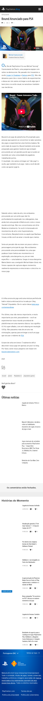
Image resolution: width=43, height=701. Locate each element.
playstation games (29, 376)
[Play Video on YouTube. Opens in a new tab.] (37, 48)
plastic (10, 376)
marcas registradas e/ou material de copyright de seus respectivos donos (21, 680)
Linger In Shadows (13, 75)
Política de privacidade (10, 695)
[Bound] (21, 188)
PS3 (32, 75)
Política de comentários (30, 695)
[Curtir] (36, 509)
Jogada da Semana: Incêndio (31, 505)
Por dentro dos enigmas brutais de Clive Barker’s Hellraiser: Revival (29, 544)
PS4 (22, 335)
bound (4, 376)
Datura (24, 75)
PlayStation (13, 9)
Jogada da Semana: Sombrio (31, 614)
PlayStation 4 (18, 376)
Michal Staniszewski (16, 55)
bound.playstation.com (10, 352)
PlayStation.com (8, 691)
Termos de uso (26, 691)
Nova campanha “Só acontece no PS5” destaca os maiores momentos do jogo (31, 598)
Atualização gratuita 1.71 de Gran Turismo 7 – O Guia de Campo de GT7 (30, 526)
